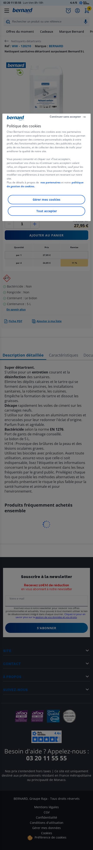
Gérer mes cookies (46, 199)
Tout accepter (46, 211)
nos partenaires (50, 182)
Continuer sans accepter (65, 117)
